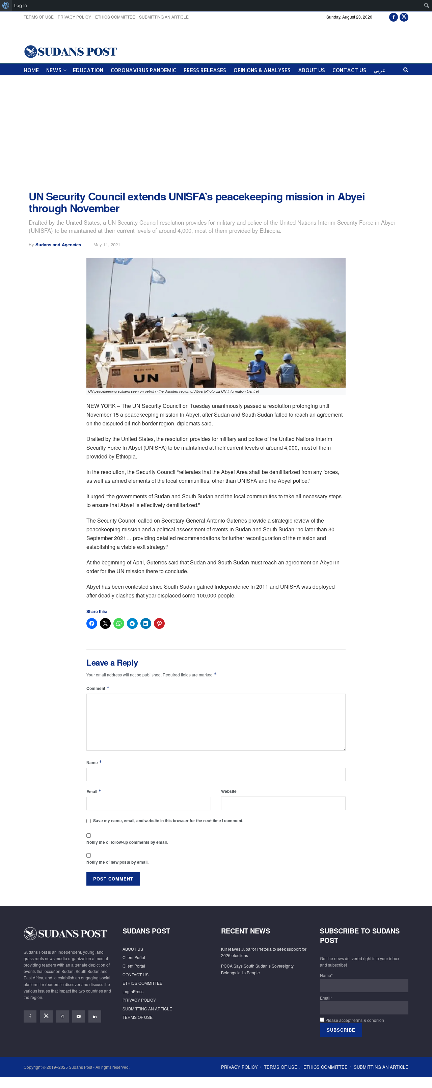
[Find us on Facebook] (393, 16)
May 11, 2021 (106, 244)
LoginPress (133, 991)
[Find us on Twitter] (404, 16)
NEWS (53, 70)
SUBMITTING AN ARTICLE (164, 17)
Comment (98, 688)
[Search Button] (405, 69)
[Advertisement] (216, 133)
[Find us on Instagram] (62, 1016)
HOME (31, 70)
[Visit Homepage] (70, 51)
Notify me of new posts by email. (117, 862)
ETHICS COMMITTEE (115, 17)
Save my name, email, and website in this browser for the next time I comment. (168, 820)
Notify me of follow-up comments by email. (127, 842)
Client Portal (134, 957)
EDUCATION (88, 70)
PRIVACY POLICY (74, 17)
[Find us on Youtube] (78, 1016)
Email (94, 791)
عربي (380, 70)
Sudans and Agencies (58, 244)
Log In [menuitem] (20, 5)
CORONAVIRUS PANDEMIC (143, 70)
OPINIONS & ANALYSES (262, 70)
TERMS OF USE (39, 17)
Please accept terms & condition (354, 1020)
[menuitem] (6, 5)
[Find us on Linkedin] (94, 1016)
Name (94, 762)
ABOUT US (311, 70)
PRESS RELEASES (205, 70)
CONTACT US (349, 70)
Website (229, 791)
